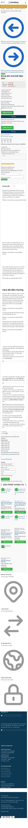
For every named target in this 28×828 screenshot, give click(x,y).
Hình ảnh (4, 431)
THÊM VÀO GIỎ (7, 112)
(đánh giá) (3, 102)
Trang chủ (3, 8)
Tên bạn (3, 174)
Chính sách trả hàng (5, 776)
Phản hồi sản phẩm (5, 177)
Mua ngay (13, 116)
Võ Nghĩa (8, 787)
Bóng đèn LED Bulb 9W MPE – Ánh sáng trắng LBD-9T (6, 504)
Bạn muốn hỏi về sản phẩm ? (7, 163)
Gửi (2, 473)
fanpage (6, 424)
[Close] (1, 165)
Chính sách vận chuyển (6, 773)
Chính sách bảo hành (5, 775)
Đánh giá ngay (4, 450)
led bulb (20, 481)
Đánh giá (4, 433)
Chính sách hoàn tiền (5, 771)
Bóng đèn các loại (9, 8)
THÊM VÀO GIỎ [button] (6, 512)
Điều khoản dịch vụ (5, 768)
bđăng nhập (8, 454)
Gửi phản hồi (4, 179)
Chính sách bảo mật (5, 770)
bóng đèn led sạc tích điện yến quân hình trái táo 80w (20, 533)
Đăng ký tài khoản (14, 356)
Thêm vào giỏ (5, 479)
